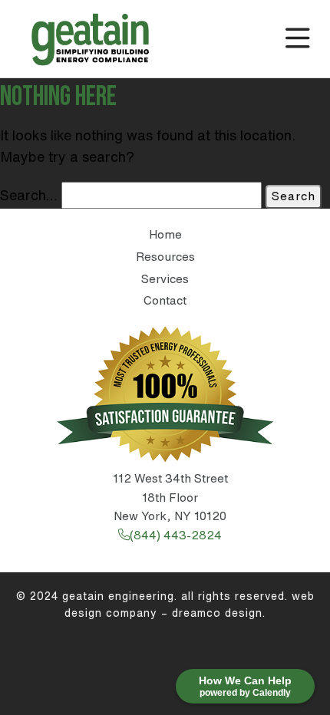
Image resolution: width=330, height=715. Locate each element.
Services (165, 279)
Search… (29, 195)
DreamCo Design (217, 613)
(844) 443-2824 (176, 535)
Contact (165, 300)
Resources (165, 256)
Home (165, 234)
